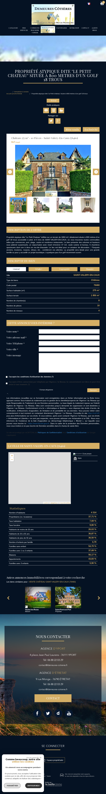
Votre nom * (12, 331)
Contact (85, 28)
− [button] (12, 459)
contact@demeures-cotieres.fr (53, 665)
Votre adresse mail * (16, 337)
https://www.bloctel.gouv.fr (38, 423)
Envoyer (93, 390)
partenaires (61, 28)
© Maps (53, 503)
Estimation (74, 28)
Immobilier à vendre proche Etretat (20, 93)
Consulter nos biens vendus (34, 30)
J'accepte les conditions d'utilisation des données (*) (31, 376)
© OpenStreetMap (64, 503)
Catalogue (13, 28)
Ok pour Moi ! (33, 785)
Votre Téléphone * (15, 343)
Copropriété (64, 269)
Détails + (38, 269)
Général (16, 269)
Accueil (9, 94)
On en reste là (32, 757)
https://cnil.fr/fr (94, 413)
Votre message (13, 355)
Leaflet (46, 503)
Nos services (24, 29)
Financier (90, 269)
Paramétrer (12, 785)
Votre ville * (12, 349)
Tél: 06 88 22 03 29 (53, 660)
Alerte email (94, 29)
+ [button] (12, 455)
